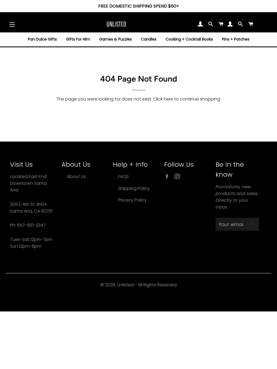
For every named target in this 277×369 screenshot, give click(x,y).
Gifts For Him (78, 39)
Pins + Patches (235, 39)
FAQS (123, 176)
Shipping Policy (134, 188)
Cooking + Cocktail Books (189, 39)
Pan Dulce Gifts (42, 39)
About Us (76, 176)
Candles (148, 39)
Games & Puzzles (115, 39)
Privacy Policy (132, 200)
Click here (163, 99)
